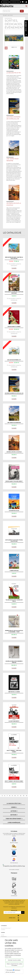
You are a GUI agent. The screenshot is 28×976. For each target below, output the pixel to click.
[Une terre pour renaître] (14, 148)
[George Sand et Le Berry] (14, 317)
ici (16, 908)
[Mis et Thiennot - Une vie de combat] (14, 741)
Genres (14, 807)
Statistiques (17, 970)
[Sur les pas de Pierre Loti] (14, 350)
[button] (6, 48)
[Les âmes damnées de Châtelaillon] (14, 106)
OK (22, 11)
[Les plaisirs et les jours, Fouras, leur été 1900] (14, 530)
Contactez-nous (15, 2)
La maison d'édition (14, 803)
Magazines (4, 936)
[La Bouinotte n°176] (14, 62)
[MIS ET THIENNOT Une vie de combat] (14, 772)
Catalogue (5, 2)
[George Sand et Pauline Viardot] (14, 472)
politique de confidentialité (14, 904)
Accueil (5, 15)
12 (20, 795)
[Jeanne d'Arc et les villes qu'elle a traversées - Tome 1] (14, 621)
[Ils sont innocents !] (14, 712)
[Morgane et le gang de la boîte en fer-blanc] (14, 282)
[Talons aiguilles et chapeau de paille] (14, 591)
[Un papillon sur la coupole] (14, 192)
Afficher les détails (10, 972)
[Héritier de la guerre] (14, 682)
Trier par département (14, 818)
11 (17, 795)
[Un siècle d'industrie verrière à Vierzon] (14, 652)
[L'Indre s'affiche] (14, 561)
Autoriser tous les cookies (14, 960)
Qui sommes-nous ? (6, 928)
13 (23, 795)
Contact (3, 929)
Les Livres (10, 15)
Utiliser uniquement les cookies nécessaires (14, 964)
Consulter (14, 268)
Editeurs (14, 815)
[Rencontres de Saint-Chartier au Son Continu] (14, 248)
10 (15, 795)
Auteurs (14, 811)
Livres (2, 935)
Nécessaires (10, 970)
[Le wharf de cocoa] (14, 501)
